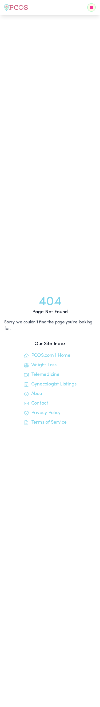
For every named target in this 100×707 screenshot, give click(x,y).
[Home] (16, 7)
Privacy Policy (46, 413)
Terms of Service (49, 422)
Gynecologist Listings (54, 384)
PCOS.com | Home (50, 355)
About (37, 394)
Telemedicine (45, 374)
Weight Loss (44, 365)
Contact (39, 403)
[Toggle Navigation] (91, 7)
